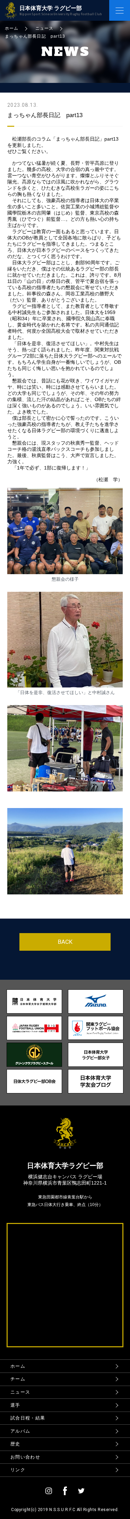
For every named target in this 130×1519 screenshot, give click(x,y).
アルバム (20, 1431)
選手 (15, 1405)
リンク (17, 1469)
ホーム (17, 1366)
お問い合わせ (25, 1457)
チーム (17, 1379)
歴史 (15, 1443)
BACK (65, 941)
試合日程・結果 (27, 1418)
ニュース (20, 1392)
